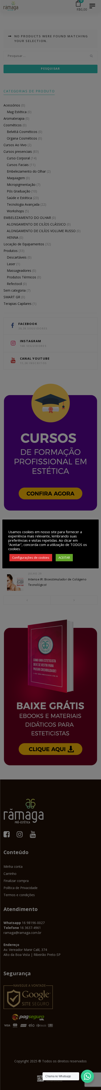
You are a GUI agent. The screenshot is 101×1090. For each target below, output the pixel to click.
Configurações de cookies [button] (30, 557)
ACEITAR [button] (64, 557)
